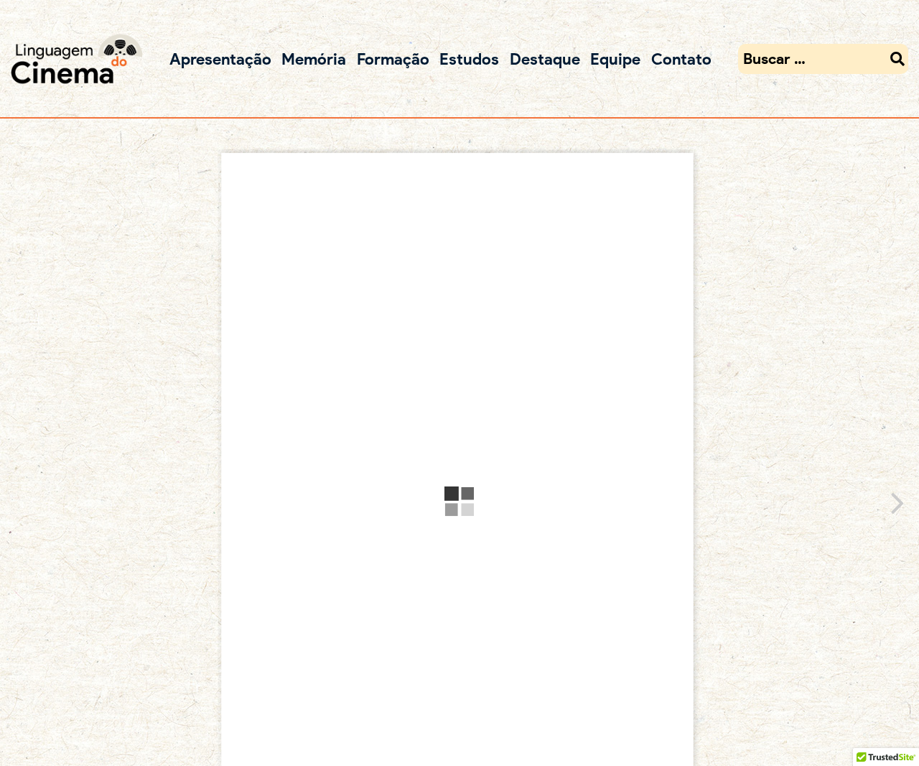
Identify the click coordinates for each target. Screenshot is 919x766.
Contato (681, 58)
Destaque (545, 58)
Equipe (615, 58)
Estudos (469, 58)
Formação (393, 58)
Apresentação (220, 58)
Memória (313, 58)
